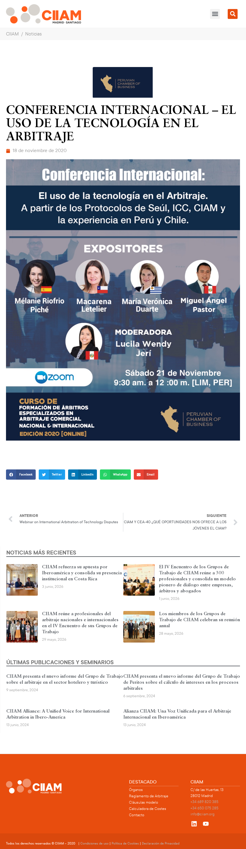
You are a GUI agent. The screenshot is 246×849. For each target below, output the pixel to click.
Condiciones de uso (94, 843)
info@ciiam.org (202, 814)
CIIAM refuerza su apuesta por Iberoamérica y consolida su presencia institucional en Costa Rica (82, 573)
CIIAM (12, 34)
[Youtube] (205, 823)
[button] (215, 14)
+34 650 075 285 (204, 808)
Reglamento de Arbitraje (148, 796)
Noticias (33, 34)
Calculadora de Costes (147, 809)
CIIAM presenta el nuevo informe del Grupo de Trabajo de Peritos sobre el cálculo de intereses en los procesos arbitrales (181, 682)
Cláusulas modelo (143, 802)
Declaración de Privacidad (160, 843)
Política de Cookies (125, 843)
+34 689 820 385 (204, 802)
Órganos (136, 790)
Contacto (136, 815)
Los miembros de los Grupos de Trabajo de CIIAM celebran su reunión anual (199, 620)
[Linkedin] (194, 823)
